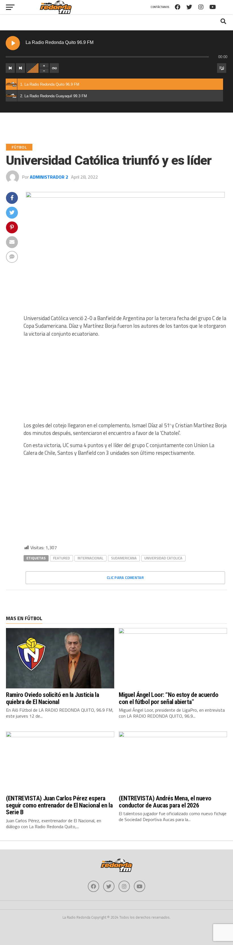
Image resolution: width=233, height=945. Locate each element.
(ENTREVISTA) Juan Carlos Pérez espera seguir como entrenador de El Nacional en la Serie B (59, 805)
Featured (61, 558)
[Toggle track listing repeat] (54, 68)
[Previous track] (10, 68)
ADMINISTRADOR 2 (49, 177)
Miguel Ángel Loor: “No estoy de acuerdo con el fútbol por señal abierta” (169, 698)
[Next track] (20, 68)
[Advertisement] (125, 382)
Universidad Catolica (163, 558)
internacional (90, 558)
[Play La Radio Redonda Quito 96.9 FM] (13, 43)
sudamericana (124, 558)
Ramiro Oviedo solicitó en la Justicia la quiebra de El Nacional (52, 698)
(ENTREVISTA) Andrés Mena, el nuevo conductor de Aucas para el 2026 (165, 801)
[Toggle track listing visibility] (221, 68)
